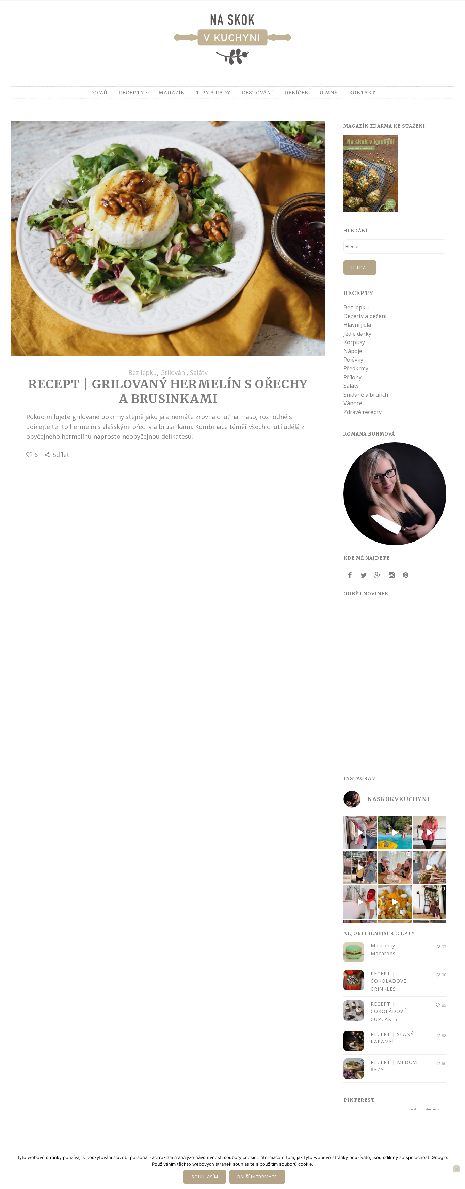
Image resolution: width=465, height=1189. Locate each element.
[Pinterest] (405, 575)
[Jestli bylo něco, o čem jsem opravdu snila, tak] (429, 902)
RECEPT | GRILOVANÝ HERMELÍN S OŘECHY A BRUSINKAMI (167, 391)
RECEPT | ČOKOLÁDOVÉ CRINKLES (388, 981)
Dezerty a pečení (364, 316)
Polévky (353, 359)
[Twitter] (363, 575)
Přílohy (352, 377)
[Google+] (377, 575)
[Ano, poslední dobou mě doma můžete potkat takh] (360, 902)
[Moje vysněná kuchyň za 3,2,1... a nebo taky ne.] (429, 832)
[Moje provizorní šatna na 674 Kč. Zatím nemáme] (360, 832)
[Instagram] (391, 575)
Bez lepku (142, 372)
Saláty (199, 372)
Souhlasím (204, 1177)
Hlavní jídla (357, 325)
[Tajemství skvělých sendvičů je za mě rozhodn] (429, 867)
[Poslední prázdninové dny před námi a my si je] (395, 832)
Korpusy (354, 342)
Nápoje (352, 351)
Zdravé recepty (362, 412)
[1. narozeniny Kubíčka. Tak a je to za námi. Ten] (395, 867)
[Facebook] (349, 575)
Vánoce (352, 403)
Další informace (257, 1177)
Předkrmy (355, 368)
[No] (456, 1168)
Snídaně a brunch (365, 394)
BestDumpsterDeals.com (428, 1109)
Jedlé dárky (357, 333)
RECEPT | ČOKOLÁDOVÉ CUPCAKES (388, 1011)
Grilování (173, 372)
